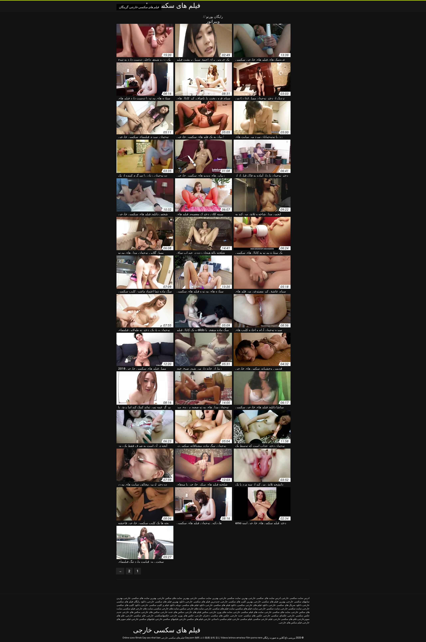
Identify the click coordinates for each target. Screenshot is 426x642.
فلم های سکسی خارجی (285, 619)
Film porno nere (254, 637)
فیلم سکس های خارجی (290, 622)
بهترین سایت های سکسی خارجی (140, 598)
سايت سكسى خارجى (291, 608)
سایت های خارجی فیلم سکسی (138, 608)
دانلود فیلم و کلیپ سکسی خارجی (158, 605)
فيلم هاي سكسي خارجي (191, 619)
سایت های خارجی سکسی (166, 608)
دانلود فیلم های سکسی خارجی (221, 605)
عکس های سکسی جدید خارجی (246, 615)
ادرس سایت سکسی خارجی (296, 598)
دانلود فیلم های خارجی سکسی (252, 605)
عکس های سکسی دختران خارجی (212, 615)
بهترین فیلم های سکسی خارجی (269, 601)
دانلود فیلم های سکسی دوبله (190, 605)
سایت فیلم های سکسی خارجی (219, 608)
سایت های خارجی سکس (192, 608)
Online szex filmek (132, 637)
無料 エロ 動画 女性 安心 (207, 637)
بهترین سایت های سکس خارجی (173, 598)
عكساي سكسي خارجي (275, 615)
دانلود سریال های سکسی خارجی (285, 605)
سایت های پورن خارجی (220, 612)
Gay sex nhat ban (151, 637)
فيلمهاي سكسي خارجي (166, 619)
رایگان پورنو (214, 17)
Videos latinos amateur (233, 637)
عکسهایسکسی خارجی (158, 615)
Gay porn (189, 637)
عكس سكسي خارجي (299, 615)
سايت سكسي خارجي (269, 608)
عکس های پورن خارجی (182, 615)
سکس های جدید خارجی (172, 612)
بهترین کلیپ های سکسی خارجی (237, 601)
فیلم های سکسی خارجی (173, 637)
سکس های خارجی (150, 612)
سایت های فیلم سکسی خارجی (248, 612)
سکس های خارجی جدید (128, 612)
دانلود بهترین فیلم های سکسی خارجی (165, 601)
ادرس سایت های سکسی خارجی (265, 598)
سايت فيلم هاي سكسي (247, 608)
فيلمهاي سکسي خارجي (143, 619)
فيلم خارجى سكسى (263, 619)
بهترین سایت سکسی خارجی (204, 598)
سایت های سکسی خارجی (277, 612)
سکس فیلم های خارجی (196, 612)
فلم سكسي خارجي (135, 615)
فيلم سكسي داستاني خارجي (217, 619)
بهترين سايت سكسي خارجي (233, 598)
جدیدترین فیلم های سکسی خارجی (203, 601)
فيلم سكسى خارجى (242, 619)
